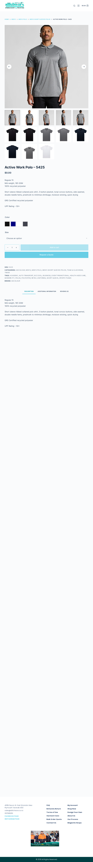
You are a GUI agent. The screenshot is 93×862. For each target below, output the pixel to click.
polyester (26, 278)
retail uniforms (39, 278)
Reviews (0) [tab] (64, 291)
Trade (7, 272)
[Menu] (78, 6)
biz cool (38, 275)
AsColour (15, 281)
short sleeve (52, 278)
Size (7, 232)
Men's (28, 270)
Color (7, 217)
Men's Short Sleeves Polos (54, 270)
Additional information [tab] (47, 291)
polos (18, 278)
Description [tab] (29, 291)
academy (14, 275)
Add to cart (54, 247)
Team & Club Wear (75, 270)
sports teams (65, 278)
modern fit (10, 278)
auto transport (26, 275)
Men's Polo (37, 270)
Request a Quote (46, 255)
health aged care (78, 275)
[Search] (74, 6)
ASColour (20, 270)
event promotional (60, 275)
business (47, 275)
